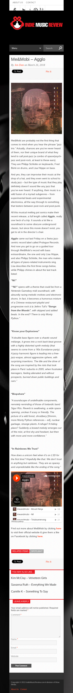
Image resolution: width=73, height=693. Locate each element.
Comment (16, 615)
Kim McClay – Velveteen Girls (29, 578)
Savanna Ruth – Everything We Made (33, 584)
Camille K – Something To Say (29, 591)
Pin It (48, 71)
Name (14, 639)
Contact (31, 2)
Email (14, 648)
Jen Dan (19, 65)
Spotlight (36, 551)
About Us (18, 2)
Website (15, 656)
